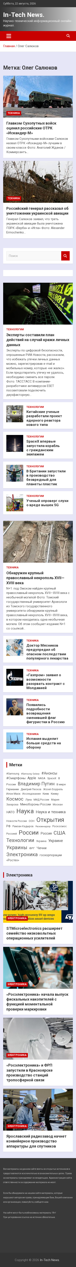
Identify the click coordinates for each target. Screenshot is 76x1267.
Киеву (54, 793)
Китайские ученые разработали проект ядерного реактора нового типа (44, 418)
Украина (41, 841)
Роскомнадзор (42, 826)
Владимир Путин (36, 783)
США (59, 833)
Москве (58, 804)
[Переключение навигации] (8, 36)
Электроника (22, 854)
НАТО (10, 812)
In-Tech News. (23, 14)
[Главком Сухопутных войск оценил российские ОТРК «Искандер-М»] (38, 96)
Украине (55, 840)
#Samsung (12, 773)
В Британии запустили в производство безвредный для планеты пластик (46, 477)
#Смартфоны (16, 778)
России (29, 832)
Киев (46, 793)
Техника (14, 113)
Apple (31, 778)
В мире (61, 784)
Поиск (65, 256)
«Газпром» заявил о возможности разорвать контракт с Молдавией (45, 681)
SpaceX (51, 778)
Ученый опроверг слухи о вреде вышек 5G (47, 503)
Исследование (31, 793)
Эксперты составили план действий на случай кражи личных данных (37, 340)
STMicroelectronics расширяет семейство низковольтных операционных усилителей (34, 933)
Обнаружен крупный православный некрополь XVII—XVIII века (35, 578)
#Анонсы (49, 773)
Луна (28, 799)
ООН (31, 821)
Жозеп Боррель (53, 789)
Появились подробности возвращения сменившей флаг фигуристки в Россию (45, 713)
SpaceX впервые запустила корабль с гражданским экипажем (43, 447)
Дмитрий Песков (31, 789)
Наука (25, 811)
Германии (12, 789)
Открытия (50, 819)
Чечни (41, 848)
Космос (14, 799)
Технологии (15, 329)
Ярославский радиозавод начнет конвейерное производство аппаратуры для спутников (36, 1141)
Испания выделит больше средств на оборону (43, 742)
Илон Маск (13, 793)
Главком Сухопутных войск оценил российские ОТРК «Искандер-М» (31, 128)
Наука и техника (51, 811)
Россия (46, 833)
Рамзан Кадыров (23, 826)
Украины (16, 847)
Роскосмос (59, 826)
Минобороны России (35, 804)
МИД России (41, 799)
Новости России (16, 821)
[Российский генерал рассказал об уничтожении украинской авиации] (38, 182)
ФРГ (32, 848)
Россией (11, 833)
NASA (41, 778)
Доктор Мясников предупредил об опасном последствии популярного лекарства (47, 651)
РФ (8, 826)
